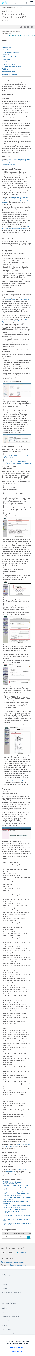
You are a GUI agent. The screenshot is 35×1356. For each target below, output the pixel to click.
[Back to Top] (28, 1237)
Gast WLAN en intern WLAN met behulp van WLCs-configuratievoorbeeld (17, 1220)
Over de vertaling (29, 35)
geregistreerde (24, 299)
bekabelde (23, 199)
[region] (17, 1345)
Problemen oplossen (8, 71)
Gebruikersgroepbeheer (19, 781)
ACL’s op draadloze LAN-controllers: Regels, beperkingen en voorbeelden (17, 1206)
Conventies (7, 54)
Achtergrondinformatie (9, 57)
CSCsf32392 (23, 1169)
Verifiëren (5, 69)
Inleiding (4, 45)
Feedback (22, 1252)
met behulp (13, 201)
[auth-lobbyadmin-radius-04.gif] (17, 595)
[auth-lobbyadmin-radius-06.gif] (17, 684)
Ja (3, 1252)
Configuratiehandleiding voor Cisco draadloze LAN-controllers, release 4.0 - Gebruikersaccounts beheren (16, 1193)
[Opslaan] (21, 27)
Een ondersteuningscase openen (12, 1262)
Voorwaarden (6, 47)
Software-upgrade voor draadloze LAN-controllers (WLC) (15, 321)
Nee (10, 1252)
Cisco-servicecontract (18, 1265)
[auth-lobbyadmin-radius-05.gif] (17, 642)
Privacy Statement (16, 1347)
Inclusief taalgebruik (15, 35)
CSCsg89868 (10, 299)
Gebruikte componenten (11, 52)
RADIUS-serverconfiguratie (12, 66)
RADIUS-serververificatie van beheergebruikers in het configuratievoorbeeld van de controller (15, 1183)
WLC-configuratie (9, 64)
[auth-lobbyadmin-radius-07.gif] (17, 753)
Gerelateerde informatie (10, 74)
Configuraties (8, 62)
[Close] (32, 1338)
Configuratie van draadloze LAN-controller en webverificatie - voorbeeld (16, 1216)
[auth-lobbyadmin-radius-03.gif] (17, 536)
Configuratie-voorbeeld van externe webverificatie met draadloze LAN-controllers (14, 1211)
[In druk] (32, 27)
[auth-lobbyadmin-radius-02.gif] (17, 442)
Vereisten (6, 50)
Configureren (6, 59)
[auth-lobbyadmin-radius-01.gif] (17, 397)
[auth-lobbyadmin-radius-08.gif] (16, 839)
